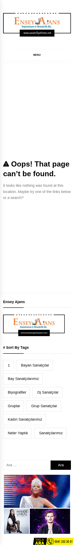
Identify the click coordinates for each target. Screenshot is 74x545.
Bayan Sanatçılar (35, 365)
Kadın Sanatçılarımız (25, 419)
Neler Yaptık (18, 433)
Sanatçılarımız (51, 433)
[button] (37, 54)
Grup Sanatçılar (44, 406)
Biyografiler (17, 392)
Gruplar (14, 406)
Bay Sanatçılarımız (23, 379)
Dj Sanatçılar (48, 392)
